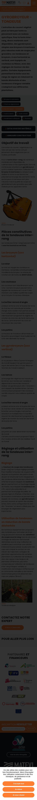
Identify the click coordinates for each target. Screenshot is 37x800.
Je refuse (18, 789)
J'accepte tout (18, 783)
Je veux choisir (18, 795)
